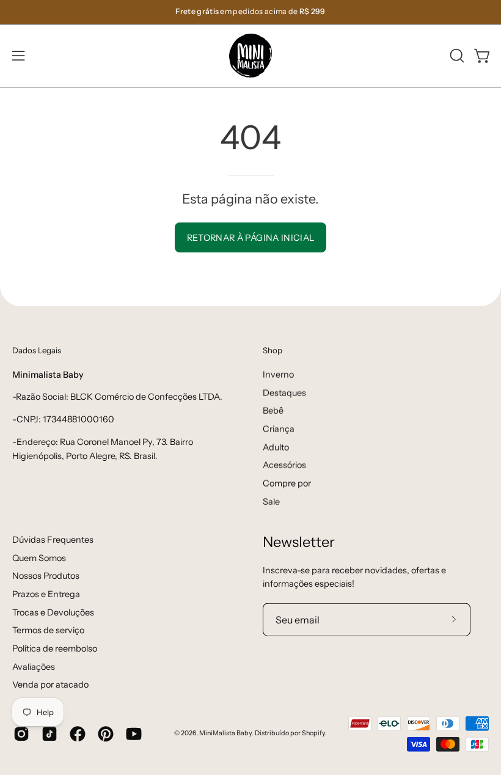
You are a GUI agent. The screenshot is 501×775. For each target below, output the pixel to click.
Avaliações (33, 666)
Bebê (273, 410)
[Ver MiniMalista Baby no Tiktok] (49, 733)
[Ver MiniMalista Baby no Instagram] (21, 733)
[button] (455, 55)
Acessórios (284, 465)
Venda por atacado (50, 684)
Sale (271, 501)
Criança (278, 428)
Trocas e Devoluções (53, 611)
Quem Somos (39, 557)
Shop (272, 350)
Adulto (276, 446)
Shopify (313, 733)
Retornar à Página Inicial (251, 237)
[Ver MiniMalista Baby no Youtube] (134, 733)
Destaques (284, 392)
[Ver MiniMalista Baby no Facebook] (77, 733)
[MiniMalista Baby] (250, 56)
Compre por (287, 482)
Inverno (278, 374)
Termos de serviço (48, 630)
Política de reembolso (54, 648)
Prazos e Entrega (46, 594)
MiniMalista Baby (225, 733)
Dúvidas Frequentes (52, 539)
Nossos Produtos (45, 575)
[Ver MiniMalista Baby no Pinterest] (106, 733)
